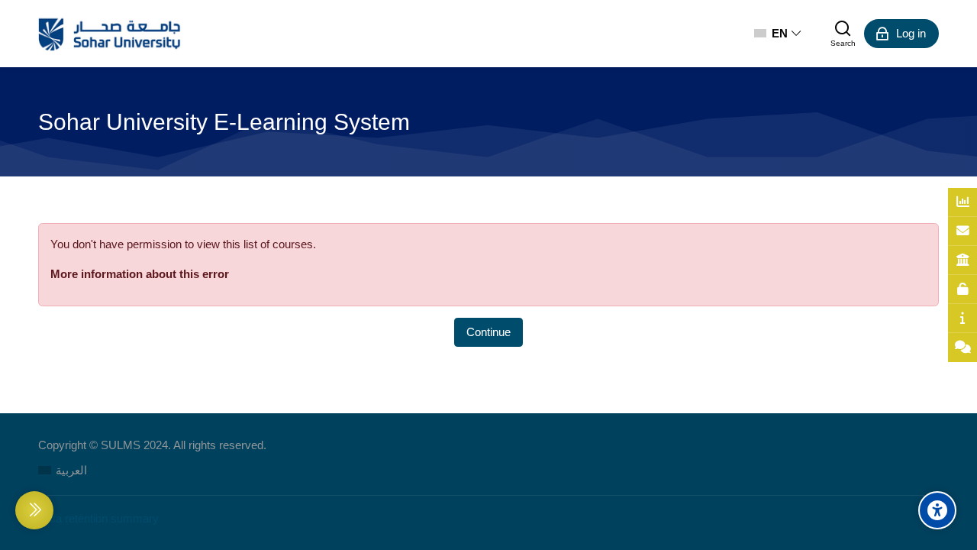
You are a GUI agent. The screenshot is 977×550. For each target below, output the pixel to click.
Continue (488, 331)
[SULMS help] (962, 318)
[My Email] (962, 231)
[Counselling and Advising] (962, 347)
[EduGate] (962, 260)
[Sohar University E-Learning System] (110, 33)
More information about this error (139, 273)
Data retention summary (98, 518)
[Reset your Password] (962, 289)
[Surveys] (962, 202)
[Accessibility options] (937, 510)
